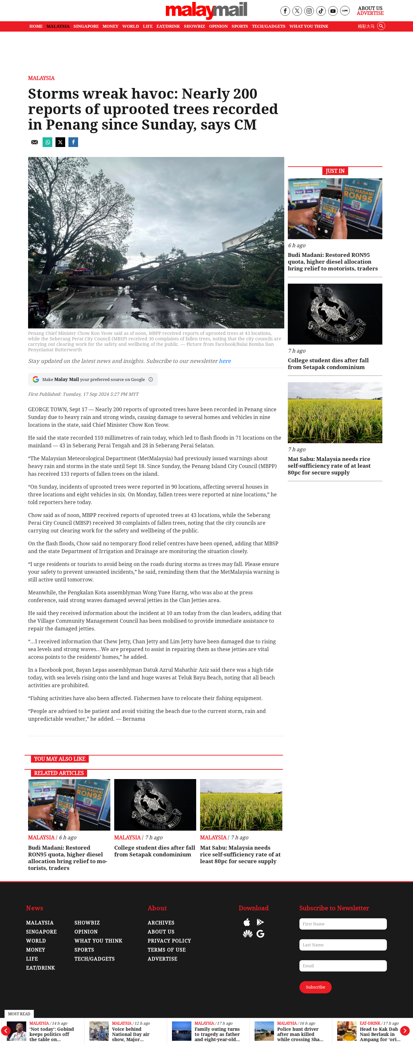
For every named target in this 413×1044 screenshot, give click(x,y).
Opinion (86, 932)
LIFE (148, 26)
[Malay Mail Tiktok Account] (321, 11)
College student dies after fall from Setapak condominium (154, 851)
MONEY (110, 26)
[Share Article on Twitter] (60, 145)
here (225, 361)
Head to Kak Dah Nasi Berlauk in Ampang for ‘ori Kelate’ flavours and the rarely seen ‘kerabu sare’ (381, 1034)
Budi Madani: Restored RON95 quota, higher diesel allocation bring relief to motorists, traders (67, 857)
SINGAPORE (86, 26)
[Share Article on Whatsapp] (47, 145)
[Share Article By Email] (34, 145)
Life (32, 959)
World (36, 941)
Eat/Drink (40, 968)
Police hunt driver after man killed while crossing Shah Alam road (297, 1034)
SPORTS (240, 26)
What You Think (308, 26)
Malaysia (37, 1023)
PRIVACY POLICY (169, 941)
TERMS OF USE (167, 950)
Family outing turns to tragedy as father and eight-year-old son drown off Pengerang (215, 1034)
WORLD (130, 26)
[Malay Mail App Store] (247, 927)
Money (35, 950)
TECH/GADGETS (269, 26)
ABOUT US (161, 932)
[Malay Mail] (206, 18)
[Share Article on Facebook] (73, 145)
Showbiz (87, 923)
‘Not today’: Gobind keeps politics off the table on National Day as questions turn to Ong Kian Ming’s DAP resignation (49, 1034)
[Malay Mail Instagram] (309, 11)
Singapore (41, 932)
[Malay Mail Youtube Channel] (333, 11)
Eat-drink (368, 1023)
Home (36, 26)
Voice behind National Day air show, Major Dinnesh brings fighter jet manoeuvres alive (132, 1034)
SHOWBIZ (194, 26)
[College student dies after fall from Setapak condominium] (155, 805)
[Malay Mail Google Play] (260, 927)
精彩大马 (366, 26)
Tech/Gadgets (95, 959)
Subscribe (315, 987)
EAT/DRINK (168, 26)
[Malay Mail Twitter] (297, 11)
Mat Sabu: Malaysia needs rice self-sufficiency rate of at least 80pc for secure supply (240, 854)
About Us (370, 8)
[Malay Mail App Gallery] (248, 938)
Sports (84, 950)
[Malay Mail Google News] (260, 938)
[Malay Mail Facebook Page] (285, 11)
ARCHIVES (161, 923)
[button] (150, 379)
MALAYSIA (58, 26)
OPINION (218, 26)
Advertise (370, 13)
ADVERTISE (162, 959)
